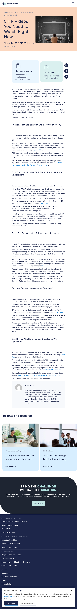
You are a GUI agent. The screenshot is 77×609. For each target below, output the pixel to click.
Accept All (11, 603)
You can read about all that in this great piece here (39, 375)
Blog (12, 12)
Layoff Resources (8, 558)
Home (6, 12)
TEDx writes (44, 203)
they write (45, 266)
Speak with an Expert (9, 577)
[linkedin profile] (66, 65)
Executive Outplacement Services (14, 521)
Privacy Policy (7, 584)
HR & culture (22, 12)
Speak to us (38, 503)
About (4, 570)
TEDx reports (59, 312)
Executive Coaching (9, 540)
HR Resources (7, 551)
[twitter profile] (66, 77)
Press (4, 580)
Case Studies (6, 529)
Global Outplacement (10, 525)
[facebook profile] (66, 71)
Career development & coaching (15, 537)
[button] (72, 591)
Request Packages (8, 532)
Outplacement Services (11, 518)
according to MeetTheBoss (51, 370)
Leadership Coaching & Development (16, 562)
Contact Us (6, 573)
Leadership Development (11, 543)
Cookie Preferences (27, 603)
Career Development (9, 547)
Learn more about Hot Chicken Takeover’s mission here (37, 164)
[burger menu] (73, 3)
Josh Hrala (9, 46)
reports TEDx (37, 150)
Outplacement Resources (11, 555)
